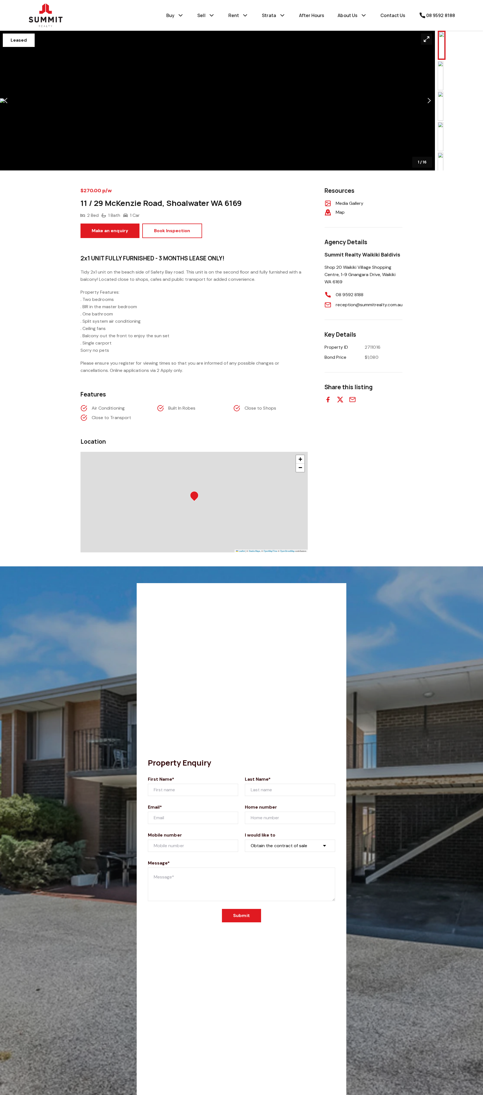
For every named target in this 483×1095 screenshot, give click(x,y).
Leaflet (241, 550)
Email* (155, 807)
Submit (241, 915)
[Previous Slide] (5, 101)
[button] (217, 100)
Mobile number (165, 835)
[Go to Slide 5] (440, 167)
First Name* (161, 779)
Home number (261, 807)
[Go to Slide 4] (440, 136)
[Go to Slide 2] (440, 75)
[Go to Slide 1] (442, 45)
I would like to (260, 835)
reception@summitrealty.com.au (369, 305)
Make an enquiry (110, 231)
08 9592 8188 (350, 295)
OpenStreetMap (287, 550)
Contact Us (392, 15)
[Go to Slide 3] (440, 106)
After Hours (311, 15)
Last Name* (258, 779)
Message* (159, 863)
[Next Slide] (429, 101)
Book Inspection (172, 231)
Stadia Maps (254, 550)
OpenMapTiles (270, 550)
